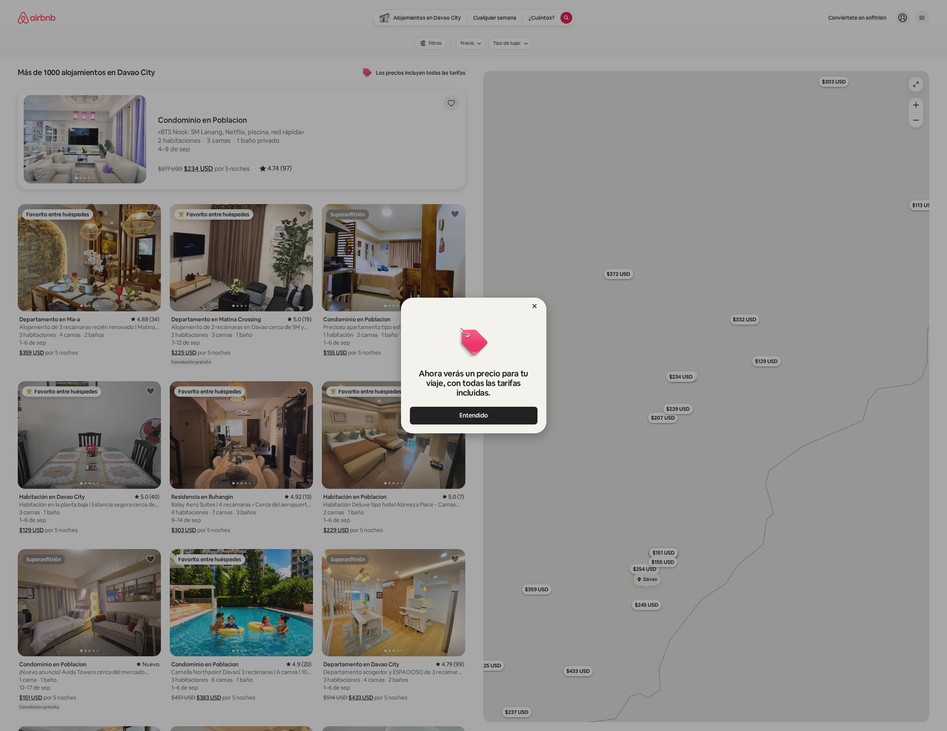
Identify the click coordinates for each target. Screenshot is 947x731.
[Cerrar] (534, 306)
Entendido (473, 415)
